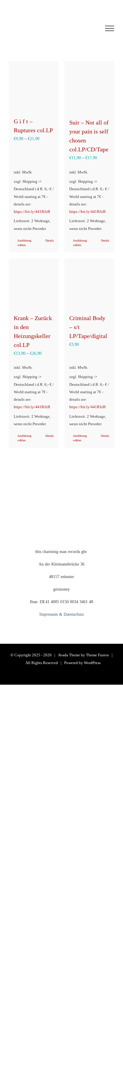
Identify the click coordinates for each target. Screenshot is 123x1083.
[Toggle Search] (87, 28)
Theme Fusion (97, 655)
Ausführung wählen (24, 243)
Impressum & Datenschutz (61, 614)
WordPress (92, 662)
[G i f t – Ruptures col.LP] (33, 86)
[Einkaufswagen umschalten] (52, 28)
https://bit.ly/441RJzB (32, 212)
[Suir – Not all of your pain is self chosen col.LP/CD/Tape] (89, 87)
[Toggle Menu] (110, 28)
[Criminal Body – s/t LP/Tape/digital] (89, 283)
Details (49, 240)
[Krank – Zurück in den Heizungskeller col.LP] (33, 283)
